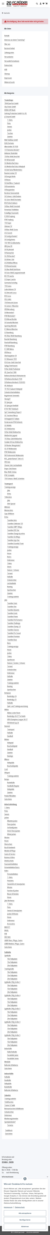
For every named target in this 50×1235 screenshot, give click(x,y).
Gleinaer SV (8, 226)
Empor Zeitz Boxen (10, 468)
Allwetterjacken (12, 821)
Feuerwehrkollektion (11, 864)
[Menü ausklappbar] (3, 3)
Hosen (9, 553)
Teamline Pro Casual (14, 633)
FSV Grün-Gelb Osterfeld (12, 362)
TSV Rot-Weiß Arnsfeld (12, 156)
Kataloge (10, 756)
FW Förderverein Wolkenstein (14, 455)
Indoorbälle (8, 1048)
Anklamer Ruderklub (10, 153)
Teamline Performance (14, 620)
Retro (9, 643)
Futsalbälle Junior (12, 1055)
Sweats (9, 126)
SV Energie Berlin (9, 176)
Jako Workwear (9, 900)
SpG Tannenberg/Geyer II (12, 412)
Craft (6, 769)
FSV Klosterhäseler (10, 266)
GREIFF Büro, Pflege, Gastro (13, 940)
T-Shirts (10, 120)
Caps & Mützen (9, 513)
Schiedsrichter (12, 580)
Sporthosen (11, 660)
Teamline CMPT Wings (14, 527)
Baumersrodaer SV (10, 173)
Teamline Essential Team (15, 543)
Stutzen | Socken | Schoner (16, 663)
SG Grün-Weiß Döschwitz (12, 200)
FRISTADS (7, 937)
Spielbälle (7, 955)
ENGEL (6, 930)
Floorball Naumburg (10, 342)
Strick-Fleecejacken (13, 831)
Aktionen (7, 507)
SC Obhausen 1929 (10, 359)
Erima (9, 494)
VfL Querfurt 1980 (10, 372)
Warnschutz (8, 844)
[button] (37, 4)
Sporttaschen (11, 590)
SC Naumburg (8, 332)
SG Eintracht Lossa (10, 292)
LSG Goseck (8, 233)
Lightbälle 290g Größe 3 (12, 982)
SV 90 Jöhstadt (9, 249)
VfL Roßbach (8, 385)
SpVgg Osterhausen (10, 366)
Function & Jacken (13, 890)
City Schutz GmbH (10, 107)
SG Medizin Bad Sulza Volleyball (14, 166)
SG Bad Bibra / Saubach (12, 183)
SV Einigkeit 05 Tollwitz (11, 419)
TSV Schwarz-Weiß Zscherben (14, 478)
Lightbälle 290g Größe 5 (12, 1009)
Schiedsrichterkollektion (12, 392)
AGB (5, 69)
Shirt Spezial (11, 503)
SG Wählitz (8, 425)
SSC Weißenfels (9, 429)
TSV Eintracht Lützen (11, 302)
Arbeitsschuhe (9, 861)
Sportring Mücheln (10, 326)
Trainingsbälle (9, 969)
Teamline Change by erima (16, 533)
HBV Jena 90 (8, 246)
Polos (9, 123)
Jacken (9, 130)
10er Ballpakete (12, 959)
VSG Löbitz (7, 299)
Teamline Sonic (12, 603)
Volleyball (10, 743)
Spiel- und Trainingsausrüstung (17, 706)
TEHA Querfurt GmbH (11, 103)
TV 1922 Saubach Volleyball (13, 389)
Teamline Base (12, 640)
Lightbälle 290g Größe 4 (12, 995)
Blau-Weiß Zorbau (10, 472)
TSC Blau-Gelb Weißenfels (13, 439)
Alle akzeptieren (25, 1213)
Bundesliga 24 (11, 696)
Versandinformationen (11, 61)
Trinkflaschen (8, 1102)
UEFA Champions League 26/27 (17, 719)
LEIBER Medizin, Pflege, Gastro (14, 944)
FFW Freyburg (8, 219)
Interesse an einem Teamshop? (14, 40)
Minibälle (7, 1062)
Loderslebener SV (10, 289)
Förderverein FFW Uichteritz (13, 422)
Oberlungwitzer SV (10, 356)
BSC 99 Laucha (9, 276)
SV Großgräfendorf (10, 236)
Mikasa (6, 759)
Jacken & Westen (12, 914)
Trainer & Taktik (9, 1105)
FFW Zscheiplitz (9, 475)
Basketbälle (11, 782)
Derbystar (7, 693)
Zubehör (10, 136)
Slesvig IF (7, 399)
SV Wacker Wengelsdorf (12, 445)
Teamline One (11, 606)
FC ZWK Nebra (9, 349)
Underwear (11, 560)
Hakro (6, 871)
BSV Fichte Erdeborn (10, 203)
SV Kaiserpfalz (9, 253)
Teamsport (10, 729)
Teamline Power (12, 616)
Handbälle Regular (13, 786)
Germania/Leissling (10, 283)
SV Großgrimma (9, 239)
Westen (6, 837)
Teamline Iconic (12, 613)
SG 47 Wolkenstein (10, 449)
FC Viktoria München (11, 329)
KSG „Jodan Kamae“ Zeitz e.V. (14, 459)
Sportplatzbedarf (10, 1122)
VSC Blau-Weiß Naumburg (13, 336)
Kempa (6, 779)
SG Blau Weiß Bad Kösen (12, 269)
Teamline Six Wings (13, 537)
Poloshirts (10, 881)
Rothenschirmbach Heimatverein (15, 375)
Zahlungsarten (9, 52)
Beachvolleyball (12, 746)
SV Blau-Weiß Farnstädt (12, 206)
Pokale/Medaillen (10, 796)
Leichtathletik (11, 583)
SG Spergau (8, 402)
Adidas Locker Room (13, 713)
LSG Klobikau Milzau (10, 263)
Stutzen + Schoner (13, 570)
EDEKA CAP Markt (9, 110)
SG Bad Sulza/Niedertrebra (13, 170)
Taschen (10, 133)
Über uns (7, 44)
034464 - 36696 (7, 1162)
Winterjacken (11, 834)
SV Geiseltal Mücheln (11, 322)
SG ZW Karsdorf (9, 256)
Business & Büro (9, 857)
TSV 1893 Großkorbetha (12, 243)
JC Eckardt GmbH (9, 117)
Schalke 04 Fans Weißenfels (13, 442)
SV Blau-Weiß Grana (11, 229)
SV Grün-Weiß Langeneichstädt (14, 273)
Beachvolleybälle (12, 766)
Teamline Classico (13, 630)
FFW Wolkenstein (10, 452)
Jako (8, 490)
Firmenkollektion (12, 874)
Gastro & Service (9, 854)
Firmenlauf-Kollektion (11, 209)
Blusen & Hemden (13, 894)
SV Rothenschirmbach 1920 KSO (14, 382)
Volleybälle (10, 762)
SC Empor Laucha (10, 279)
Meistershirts (8, 510)
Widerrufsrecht (9, 82)
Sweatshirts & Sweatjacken (16, 884)
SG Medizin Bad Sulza (11, 163)
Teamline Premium (13, 636)
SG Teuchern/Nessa (11, 415)
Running (10, 587)
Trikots (9, 563)
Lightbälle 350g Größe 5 (12, 1035)
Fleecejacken (11, 824)
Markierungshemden (11, 1118)
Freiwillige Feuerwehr (11, 213)
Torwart (10, 573)
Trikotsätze (8, 497)
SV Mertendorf (9, 312)
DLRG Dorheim (9, 143)
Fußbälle (10, 577)
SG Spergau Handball (11, 405)
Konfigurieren (25, 1220)
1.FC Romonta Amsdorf (11, 150)
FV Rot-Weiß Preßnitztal (12, 369)
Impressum (8, 1207)
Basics (9, 557)
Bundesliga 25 (11, 699)
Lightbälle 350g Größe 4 (12, 1022)
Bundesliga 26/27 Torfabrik (16, 716)
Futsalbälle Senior (13, 1058)
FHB (5, 934)
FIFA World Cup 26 (13, 723)
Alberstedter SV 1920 (11, 146)
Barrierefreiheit (9, 48)
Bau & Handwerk (9, 847)
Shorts (9, 567)
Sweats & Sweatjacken (14, 910)
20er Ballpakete (12, 965)
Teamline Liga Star (13, 540)
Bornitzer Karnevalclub (11, 193)
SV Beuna (7, 180)
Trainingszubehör (13, 596)
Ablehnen (25, 1226)
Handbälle (7, 1080)
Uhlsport (7, 772)
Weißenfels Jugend (10, 435)
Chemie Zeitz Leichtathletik (13, 465)
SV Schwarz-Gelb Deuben (12, 196)
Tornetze (10, 1125)
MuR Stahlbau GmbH (11, 140)
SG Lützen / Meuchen (11, 306)
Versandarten (8, 57)
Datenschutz (20, 1207)
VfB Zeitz (7, 462)
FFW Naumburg (9, 346)
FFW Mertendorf (9, 316)
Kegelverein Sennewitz (11, 395)
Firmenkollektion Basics (12, 867)
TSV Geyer (7, 223)
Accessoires (11, 924)
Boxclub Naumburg (10, 339)
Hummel (7, 726)
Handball (10, 736)
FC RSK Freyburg (9, 216)
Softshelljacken (12, 827)
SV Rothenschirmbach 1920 (13, 379)
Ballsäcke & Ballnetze (11, 1065)
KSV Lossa (7, 296)
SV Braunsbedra (9, 186)
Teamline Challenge (13, 623)
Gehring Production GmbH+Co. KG (15, 113)
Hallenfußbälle (12, 1052)
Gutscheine (8, 799)
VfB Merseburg (9, 309)
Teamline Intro (12, 520)
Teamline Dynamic (13, 610)
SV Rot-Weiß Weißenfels (12, 432)
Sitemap (7, 74)
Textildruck (8, 1130)
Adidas (6, 709)
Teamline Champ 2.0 (14, 626)
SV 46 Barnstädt (9, 160)
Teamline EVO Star (13, 530)
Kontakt (6, 35)
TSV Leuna (7, 286)
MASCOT (7, 927)
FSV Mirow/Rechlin (10, 319)
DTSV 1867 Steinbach (11, 409)
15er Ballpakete (12, 962)
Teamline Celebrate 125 (15, 523)
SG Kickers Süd (9, 259)
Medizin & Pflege (9, 851)
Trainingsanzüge (10, 487)
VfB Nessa (7, 352)
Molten (6, 739)
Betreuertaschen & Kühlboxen (14, 1108)
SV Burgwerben (9, 190)
